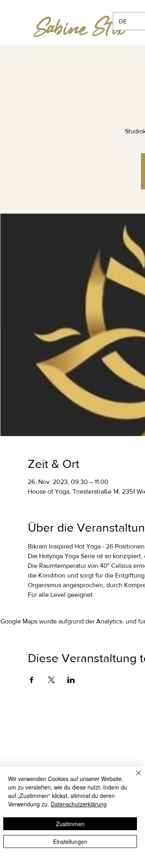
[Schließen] (133, 777)
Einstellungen (70, 841)
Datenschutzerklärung (79, 804)
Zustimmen (70, 824)
